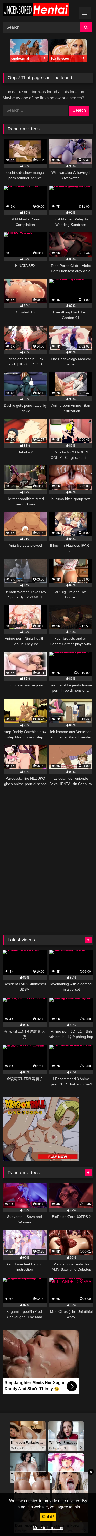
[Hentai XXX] (39, 10)
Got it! (48, 1516)
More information (48, 1527)
